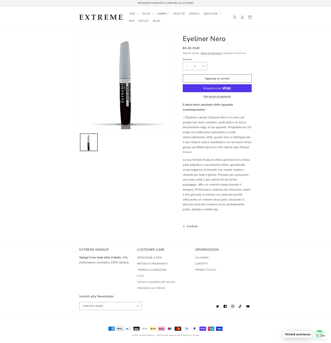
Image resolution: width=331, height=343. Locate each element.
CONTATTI (201, 263)
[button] (133, 13)
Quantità (187, 59)
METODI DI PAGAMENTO (152, 263)
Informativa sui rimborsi (151, 287)
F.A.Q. (141, 275)
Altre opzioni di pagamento (217, 96)
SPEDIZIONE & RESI (149, 257)
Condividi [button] (192, 226)
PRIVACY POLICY (205, 269)
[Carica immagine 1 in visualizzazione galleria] (88, 142)
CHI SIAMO (202, 257)
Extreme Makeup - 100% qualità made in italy (160, 335)
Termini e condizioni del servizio (156, 281)
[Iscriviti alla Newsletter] (137, 306)
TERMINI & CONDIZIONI (152, 269)
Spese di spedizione (211, 53)
